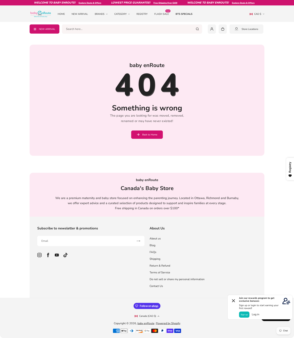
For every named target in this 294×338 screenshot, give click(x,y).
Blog (152, 245)
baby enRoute (145, 323)
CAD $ (255, 15)
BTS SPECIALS (184, 14)
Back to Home (149, 134)
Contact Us (156, 286)
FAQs (153, 252)
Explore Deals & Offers (86, 3)
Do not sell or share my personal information (177, 279)
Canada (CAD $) (147, 316)
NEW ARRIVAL (80, 14)
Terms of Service (160, 272)
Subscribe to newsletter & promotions (67, 228)
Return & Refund (160, 266)
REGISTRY (142, 14)
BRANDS (99, 14)
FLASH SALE (162, 14)
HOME (61, 14)
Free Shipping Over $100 (162, 3)
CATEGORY (120, 14)
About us (155, 238)
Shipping (155, 259)
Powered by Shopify (168, 323)
